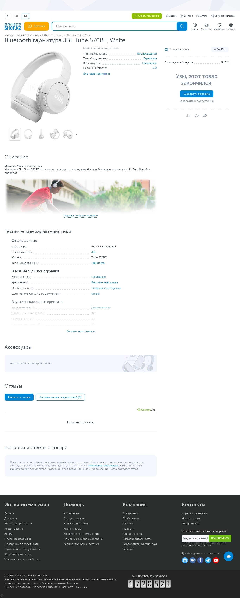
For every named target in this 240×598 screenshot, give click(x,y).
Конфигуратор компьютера (81, 534)
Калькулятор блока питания (81, 544)
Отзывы (128, 523)
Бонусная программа (225, 16)
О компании (130, 513)
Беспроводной (147, 53)
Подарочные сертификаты (21, 544)
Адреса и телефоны (194, 513)
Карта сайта (81, 587)
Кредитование (13, 528)
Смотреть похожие (197, 94)
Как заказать (71, 513)
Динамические (101, 307)
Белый (95, 293)
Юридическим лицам (18, 554)
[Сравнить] (188, 116)
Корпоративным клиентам (140, 544)
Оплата (203, 16)
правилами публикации (103, 465)
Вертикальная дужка (104, 282)
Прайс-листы (131, 518)
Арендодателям (133, 534)
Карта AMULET (73, 528)
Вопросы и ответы (76, 523)
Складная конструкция (106, 288)
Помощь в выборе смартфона (83, 539)
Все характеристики (96, 73)
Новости (128, 528)
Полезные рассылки (17, 539)
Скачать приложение (148, 16)
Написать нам (191, 518)
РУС (25, 16)
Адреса (173, 16)
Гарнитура (150, 58)
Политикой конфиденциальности (196, 546)
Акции (8, 534)
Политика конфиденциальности (53, 587)
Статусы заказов (74, 518)
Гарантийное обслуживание (22, 549)
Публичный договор (17, 587)
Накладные (149, 63)
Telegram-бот (191, 523)
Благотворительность (137, 539)
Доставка (188, 16)
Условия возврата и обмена (22, 559)
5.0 (155, 68)
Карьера (128, 549)
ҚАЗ (16, 16)
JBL (93, 252)
